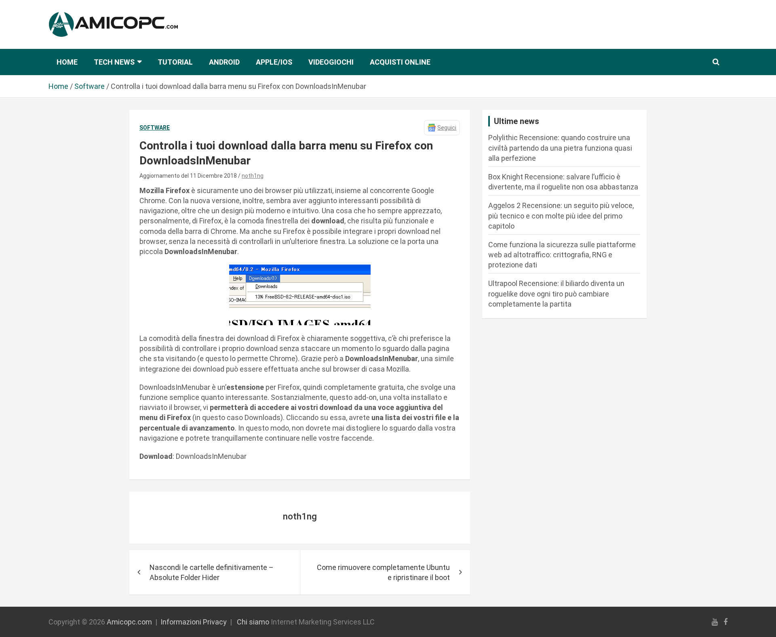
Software (154, 127)
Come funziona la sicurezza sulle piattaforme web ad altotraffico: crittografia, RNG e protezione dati (562, 254)
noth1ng (253, 175)
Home (67, 62)
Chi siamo (253, 622)
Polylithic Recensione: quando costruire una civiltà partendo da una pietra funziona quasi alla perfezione (560, 147)
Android (224, 62)
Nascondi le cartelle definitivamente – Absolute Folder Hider (212, 572)
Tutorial (175, 62)
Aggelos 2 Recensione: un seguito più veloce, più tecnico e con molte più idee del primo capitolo (561, 215)
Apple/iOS (274, 62)
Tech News (114, 62)
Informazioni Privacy (193, 622)
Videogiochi (331, 62)
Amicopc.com (129, 622)
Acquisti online (400, 62)
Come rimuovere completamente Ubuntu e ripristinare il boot (383, 572)
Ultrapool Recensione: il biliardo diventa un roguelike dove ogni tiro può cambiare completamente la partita (556, 293)
